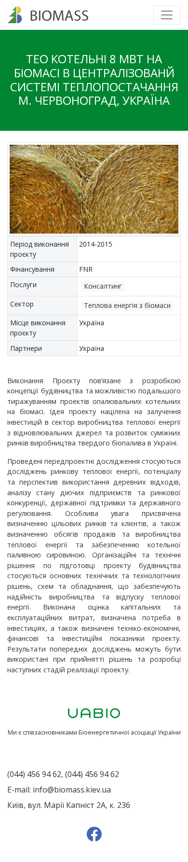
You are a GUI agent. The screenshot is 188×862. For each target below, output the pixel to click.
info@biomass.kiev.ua (72, 789)
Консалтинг (103, 286)
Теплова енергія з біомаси (127, 305)
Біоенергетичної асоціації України (130, 732)
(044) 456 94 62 (34, 774)
